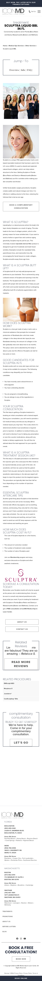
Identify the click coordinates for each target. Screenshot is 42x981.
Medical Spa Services (16, 46)
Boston (7, 873)
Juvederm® (8, 694)
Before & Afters (9, 927)
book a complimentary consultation (21, 206)
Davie (6, 846)
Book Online (21, 978)
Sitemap (6, 973)
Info (23, 70)
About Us (22, 622)
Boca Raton (9, 826)
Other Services (30, 46)
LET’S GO (21, 742)
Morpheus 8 (8, 689)
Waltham (8, 890)
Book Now (21, 959)
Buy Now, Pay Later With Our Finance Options (21, 3)
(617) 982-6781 (9, 875)
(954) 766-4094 (10, 848)
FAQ (29, 70)
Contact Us (22, 629)
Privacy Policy (28, 973)
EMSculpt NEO (9, 683)
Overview (14, 70)
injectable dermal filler (24, 244)
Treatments (7, 911)
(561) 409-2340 (10, 828)
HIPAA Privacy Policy (16, 973)
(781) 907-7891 (9, 893)
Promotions (7, 916)
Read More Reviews (21, 664)
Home (5, 46)
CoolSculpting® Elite (11, 699)
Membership (15, 557)
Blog (4, 932)
